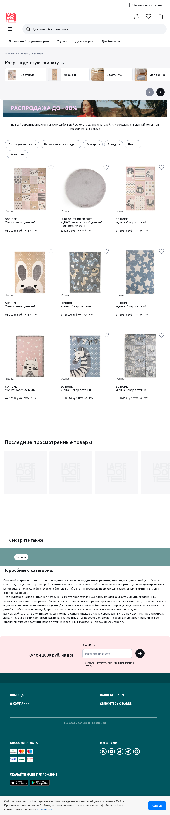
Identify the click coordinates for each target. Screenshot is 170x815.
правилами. (45, 809)
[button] (160, 16)
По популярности (20, 144)
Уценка (62, 41)
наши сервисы (112, 695)
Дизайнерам (84, 41)
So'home (21, 557)
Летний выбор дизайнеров (29, 41)
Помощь (17, 695)
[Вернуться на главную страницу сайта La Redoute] (11, 18)
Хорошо (157, 805)
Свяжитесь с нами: (116, 704)
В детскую (37, 53)
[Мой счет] (137, 16)
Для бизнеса (111, 41)
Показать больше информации (85, 723)
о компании (20, 704)
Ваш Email (89, 645)
